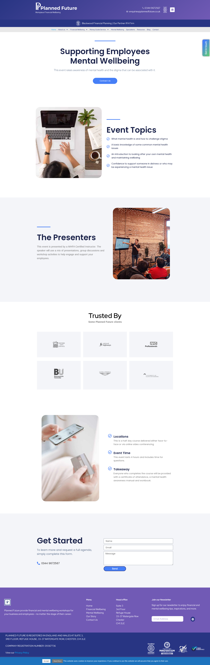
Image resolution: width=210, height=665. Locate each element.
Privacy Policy (22, 652)
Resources (141, 29)
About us (61, 29)
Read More (57, 661)
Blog (148, 29)
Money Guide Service (98, 29)
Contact (156, 29)
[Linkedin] (172, 9)
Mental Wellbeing (117, 29)
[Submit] (193, 619)
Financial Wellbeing (77, 29)
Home (53, 29)
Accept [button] (46, 661)
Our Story (91, 616)
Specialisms (130, 29)
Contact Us (92, 619)
